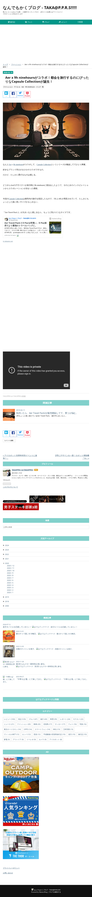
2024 (7, 545)
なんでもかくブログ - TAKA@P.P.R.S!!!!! (40, 7)
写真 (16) (83, 724)
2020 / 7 (10, 578)
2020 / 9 (10, 573)
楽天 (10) (71, 734)
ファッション (8, 87)
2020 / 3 (10, 587)
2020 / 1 (10, 592)
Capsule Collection (44, 164)
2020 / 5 (10, 583)
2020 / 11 (10, 568)
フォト (29, 22)
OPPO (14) (28, 729)
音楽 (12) (37, 734)
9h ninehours (30, 87)
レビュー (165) (9, 719)
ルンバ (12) (26, 734)
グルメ (46, 22)
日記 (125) (22, 719)
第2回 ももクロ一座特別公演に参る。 (31, 664)
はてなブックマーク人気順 (47, 699)
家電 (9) (7, 739)
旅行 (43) (43, 719)
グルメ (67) (33, 719)
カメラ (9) (42, 739)
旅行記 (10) (82, 734)
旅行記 (12, 22)
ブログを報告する (54, 892)
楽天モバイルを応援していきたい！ (17, 627)
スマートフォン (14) (42, 729)
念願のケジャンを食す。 (26, 649)
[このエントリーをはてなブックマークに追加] (6, 94)
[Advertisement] (46, 45)
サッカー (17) (60, 724)
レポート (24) (65, 719)
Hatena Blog (43, 892)
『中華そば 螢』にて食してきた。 (29, 679)
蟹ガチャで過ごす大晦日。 (27, 633)
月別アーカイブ (47, 538)
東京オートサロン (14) (12, 729)
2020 (7, 563)
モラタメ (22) (78, 719)
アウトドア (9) (18, 739)
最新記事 (47, 617)
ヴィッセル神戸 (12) (11, 734)
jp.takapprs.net (8, 241)
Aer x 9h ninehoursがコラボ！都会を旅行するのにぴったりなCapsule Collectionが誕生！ (47, 79)
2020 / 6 (10, 580)
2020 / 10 (10, 570)
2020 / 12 (10, 566)
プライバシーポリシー (11, 868)
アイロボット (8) (55, 739)
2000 (7, 606)
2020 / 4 (10, 585)
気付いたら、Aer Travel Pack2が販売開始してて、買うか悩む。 (47, 413)
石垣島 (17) (47, 724)
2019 (7, 597)
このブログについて (10, 487)
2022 (7, 554)
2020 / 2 (10, 590)
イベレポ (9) (31, 739)
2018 (7, 601)
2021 (7, 559)
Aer (23, 87)
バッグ (38, 87)
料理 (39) (53, 719)
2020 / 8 (10, 575)
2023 (7, 550)
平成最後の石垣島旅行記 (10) (54, 734)
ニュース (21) (9, 724)
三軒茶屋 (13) (68, 729)
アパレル (17, 87)
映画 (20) (37, 724)
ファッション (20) (24, 724)
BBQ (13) (56, 729)
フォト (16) (72, 724)
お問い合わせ (8, 873)
